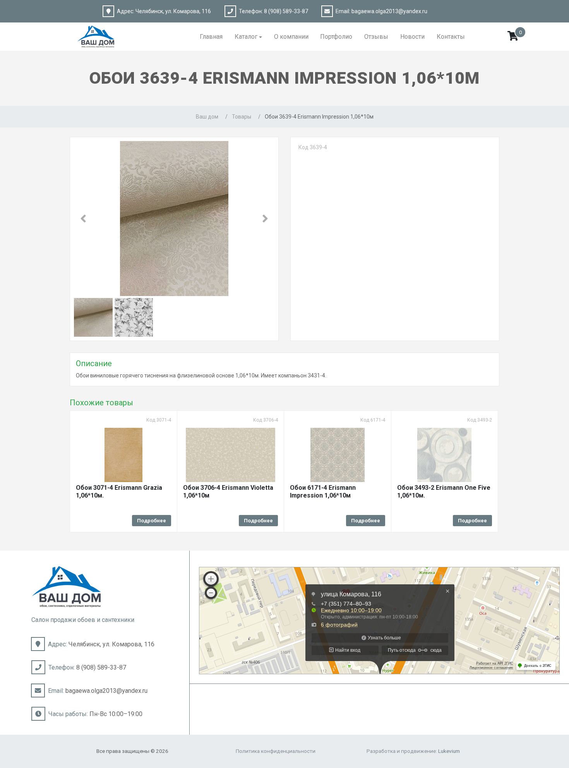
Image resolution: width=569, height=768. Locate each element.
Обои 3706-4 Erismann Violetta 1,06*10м (228, 491)
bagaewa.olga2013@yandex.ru (389, 11)
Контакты (451, 36)
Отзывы (376, 36)
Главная (211, 36)
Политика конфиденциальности (275, 751)
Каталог (246, 36)
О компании (291, 36)
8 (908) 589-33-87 (286, 11)
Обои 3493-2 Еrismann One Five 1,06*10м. (443, 491)
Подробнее (151, 520)
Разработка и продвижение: (413, 751)
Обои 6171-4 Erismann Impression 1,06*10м (323, 491)
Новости (412, 36)
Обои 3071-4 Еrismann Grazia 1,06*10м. (119, 491)
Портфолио (336, 36)
